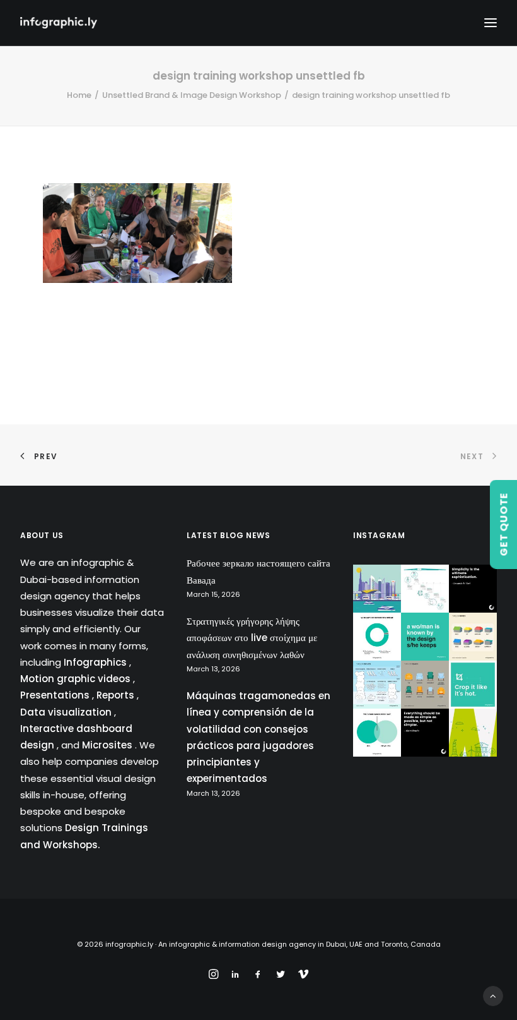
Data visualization (67, 712)
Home (79, 95)
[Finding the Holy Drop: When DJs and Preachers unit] (377, 733)
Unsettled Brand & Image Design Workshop (191, 95)
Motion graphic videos (76, 678)
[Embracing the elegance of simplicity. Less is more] (473, 589)
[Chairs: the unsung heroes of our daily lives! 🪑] (425, 685)
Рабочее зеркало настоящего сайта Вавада (258, 571)
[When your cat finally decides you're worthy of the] (377, 637)
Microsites (108, 745)
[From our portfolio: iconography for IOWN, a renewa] (473, 733)
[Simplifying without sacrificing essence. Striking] (425, 733)
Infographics (96, 662)
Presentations (56, 695)
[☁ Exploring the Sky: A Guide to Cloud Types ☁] (377, 685)
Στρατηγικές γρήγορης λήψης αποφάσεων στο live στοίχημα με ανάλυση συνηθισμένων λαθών (252, 638)
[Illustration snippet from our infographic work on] (377, 589)
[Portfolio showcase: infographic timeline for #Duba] (425, 589)
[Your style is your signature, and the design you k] (425, 637)
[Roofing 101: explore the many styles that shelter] (473, 637)
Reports (116, 695)
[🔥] (473, 685)
